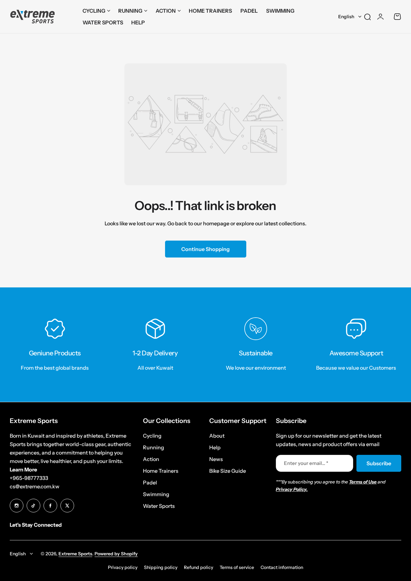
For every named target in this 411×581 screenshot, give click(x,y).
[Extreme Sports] (32, 16)
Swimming (156, 494)
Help (215, 447)
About (217, 435)
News (216, 459)
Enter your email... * (306, 463)
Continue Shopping (205, 249)
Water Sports (159, 506)
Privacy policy (122, 567)
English (346, 17)
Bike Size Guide (227, 471)
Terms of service (237, 567)
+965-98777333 (29, 478)
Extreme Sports (75, 554)
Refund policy (198, 567)
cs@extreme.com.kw (34, 486)
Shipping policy (160, 567)
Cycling (94, 10)
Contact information (282, 567)
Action (166, 10)
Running (130, 10)
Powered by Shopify (116, 554)
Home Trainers (160, 471)
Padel (150, 482)
